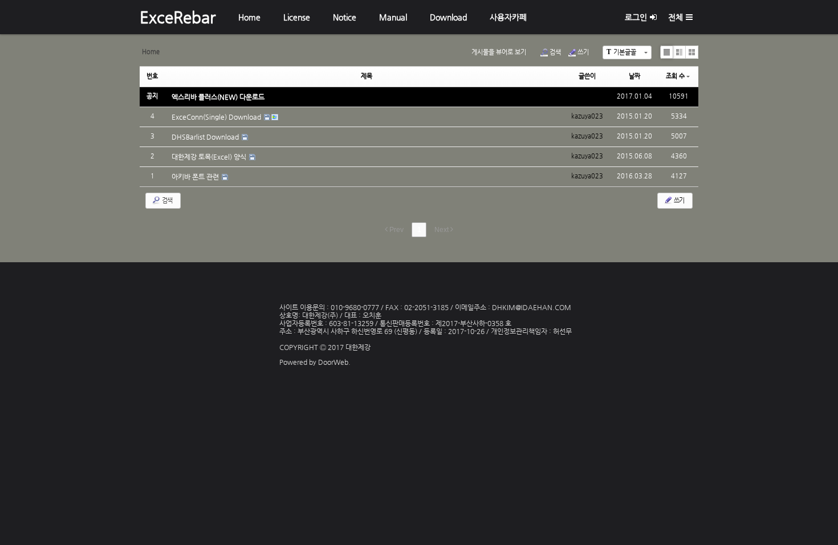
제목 (366, 76)
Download (448, 17)
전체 (675, 17)
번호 (152, 76)
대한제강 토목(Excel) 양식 (210, 157)
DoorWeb (333, 362)
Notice (344, 17)
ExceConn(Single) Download (217, 117)
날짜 (634, 76)
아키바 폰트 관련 (196, 177)
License (296, 17)
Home (249, 17)
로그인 (636, 17)
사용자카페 (508, 17)
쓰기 (583, 52)
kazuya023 (587, 96)
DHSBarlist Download (206, 137)
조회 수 (675, 76)
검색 (555, 52)
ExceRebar (177, 17)
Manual (393, 17)
